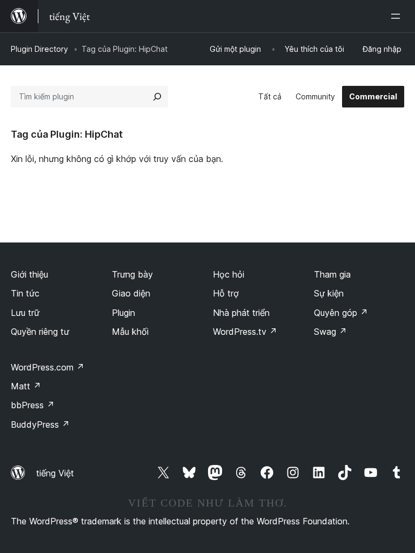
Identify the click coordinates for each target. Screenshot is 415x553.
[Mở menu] (397, 16)
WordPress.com (47, 367)
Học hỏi (228, 274)
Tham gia (332, 274)
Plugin (123, 312)
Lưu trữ (25, 312)
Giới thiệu (29, 274)
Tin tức (25, 293)
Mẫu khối (130, 331)
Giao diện (131, 293)
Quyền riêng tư (40, 331)
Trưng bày (132, 274)
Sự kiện (329, 293)
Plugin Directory (39, 48)
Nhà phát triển (241, 312)
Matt (26, 386)
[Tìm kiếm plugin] (157, 96)
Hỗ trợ (226, 293)
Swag (330, 331)
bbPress (33, 405)
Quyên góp (341, 312)
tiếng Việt (55, 473)
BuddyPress (40, 424)
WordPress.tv (245, 331)
